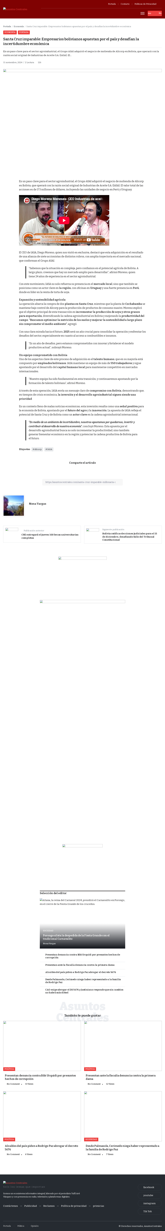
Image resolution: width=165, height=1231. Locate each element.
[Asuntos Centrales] (15, 9)
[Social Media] (150, 1187)
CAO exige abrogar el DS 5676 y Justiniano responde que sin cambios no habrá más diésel (84, 991)
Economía (19, 26)
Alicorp (38, 449)
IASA (49, 449)
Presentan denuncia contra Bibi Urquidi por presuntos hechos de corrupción (82, 956)
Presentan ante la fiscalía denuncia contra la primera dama (79, 965)
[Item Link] (82, 923)
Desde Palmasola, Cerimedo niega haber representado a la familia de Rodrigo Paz (83, 981)
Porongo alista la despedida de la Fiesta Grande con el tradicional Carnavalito (76, 937)
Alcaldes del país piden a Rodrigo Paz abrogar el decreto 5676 (80, 972)
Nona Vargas (37, 503)
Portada (7, 26)
